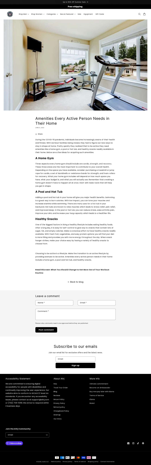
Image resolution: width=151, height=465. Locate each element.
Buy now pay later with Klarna (102, 391)
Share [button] (40, 134)
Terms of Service (97, 395)
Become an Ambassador (100, 388)
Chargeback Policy (61, 411)
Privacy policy (67, 461)
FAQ (55, 384)
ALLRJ (44, 462)
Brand (92, 403)
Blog (55, 391)
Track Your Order (61, 388)
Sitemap (57, 415)
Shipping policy (93, 461)
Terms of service (80, 461)
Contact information (107, 461)
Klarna (92, 399)
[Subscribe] (46, 435)
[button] (23, 14)
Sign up (75, 365)
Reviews (57, 395)
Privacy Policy (59, 403)
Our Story (57, 419)
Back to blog (76, 281)
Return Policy (59, 399)
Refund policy (59, 407)
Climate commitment (99, 384)
